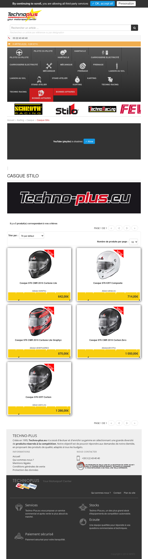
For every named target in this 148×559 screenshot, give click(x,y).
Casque (30, 119)
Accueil (10, 119)
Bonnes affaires (41, 98)
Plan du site (129, 492)
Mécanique (49, 71)
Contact (117, 492)
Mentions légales (22, 463)
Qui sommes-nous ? (23, 459)
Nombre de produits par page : (112, 241)
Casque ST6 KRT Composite (108, 283)
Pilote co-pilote (19, 57)
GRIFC (132, 553)
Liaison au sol (117, 71)
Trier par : (13, 235)
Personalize (126, 3)
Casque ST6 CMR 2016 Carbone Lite (38, 283)
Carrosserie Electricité (105, 57)
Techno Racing (110, 84)
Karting (77, 84)
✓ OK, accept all (102, 3)
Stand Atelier (39, 84)
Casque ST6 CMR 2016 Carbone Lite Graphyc (38, 340)
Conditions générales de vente (29, 466)
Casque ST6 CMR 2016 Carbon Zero (107, 340)
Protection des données (25, 470)
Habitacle (63, 57)
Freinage (83, 71)
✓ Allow (89, 141)
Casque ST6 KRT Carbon (38, 397)
